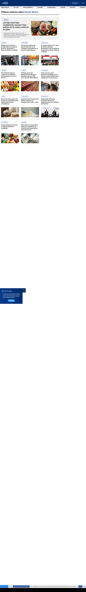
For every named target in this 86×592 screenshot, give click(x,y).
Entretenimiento (28, 7)
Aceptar (11, 300)
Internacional (51, 7)
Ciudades (62, 7)
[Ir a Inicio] (5, 3)
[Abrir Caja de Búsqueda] (83, 3)
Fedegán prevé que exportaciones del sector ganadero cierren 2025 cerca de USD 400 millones (29, 75)
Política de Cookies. (10, 297)
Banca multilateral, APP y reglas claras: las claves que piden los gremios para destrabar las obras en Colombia (40, 586)
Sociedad (82, 7)
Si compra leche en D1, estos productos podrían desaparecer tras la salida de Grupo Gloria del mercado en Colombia (50, 48)
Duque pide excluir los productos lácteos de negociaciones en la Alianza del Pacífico (50, 101)
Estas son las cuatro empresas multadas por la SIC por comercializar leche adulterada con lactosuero (50, 75)
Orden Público (5, 7)
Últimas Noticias (4, 586)
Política (16, 7)
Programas (75, 3)
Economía (40, 7)
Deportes (72, 7)
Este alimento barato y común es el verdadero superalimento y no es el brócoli (8, 75)
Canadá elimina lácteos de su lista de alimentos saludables (9, 126)
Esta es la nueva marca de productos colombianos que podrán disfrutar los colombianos (9, 101)
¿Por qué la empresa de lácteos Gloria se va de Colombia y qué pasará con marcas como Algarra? (29, 47)
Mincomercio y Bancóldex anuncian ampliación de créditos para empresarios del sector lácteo (29, 127)
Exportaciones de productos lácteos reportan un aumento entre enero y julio (30, 100)
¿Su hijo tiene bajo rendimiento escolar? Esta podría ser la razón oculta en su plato (16, 26)
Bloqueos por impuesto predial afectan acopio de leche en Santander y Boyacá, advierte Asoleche (9, 47)
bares (67, 586)
